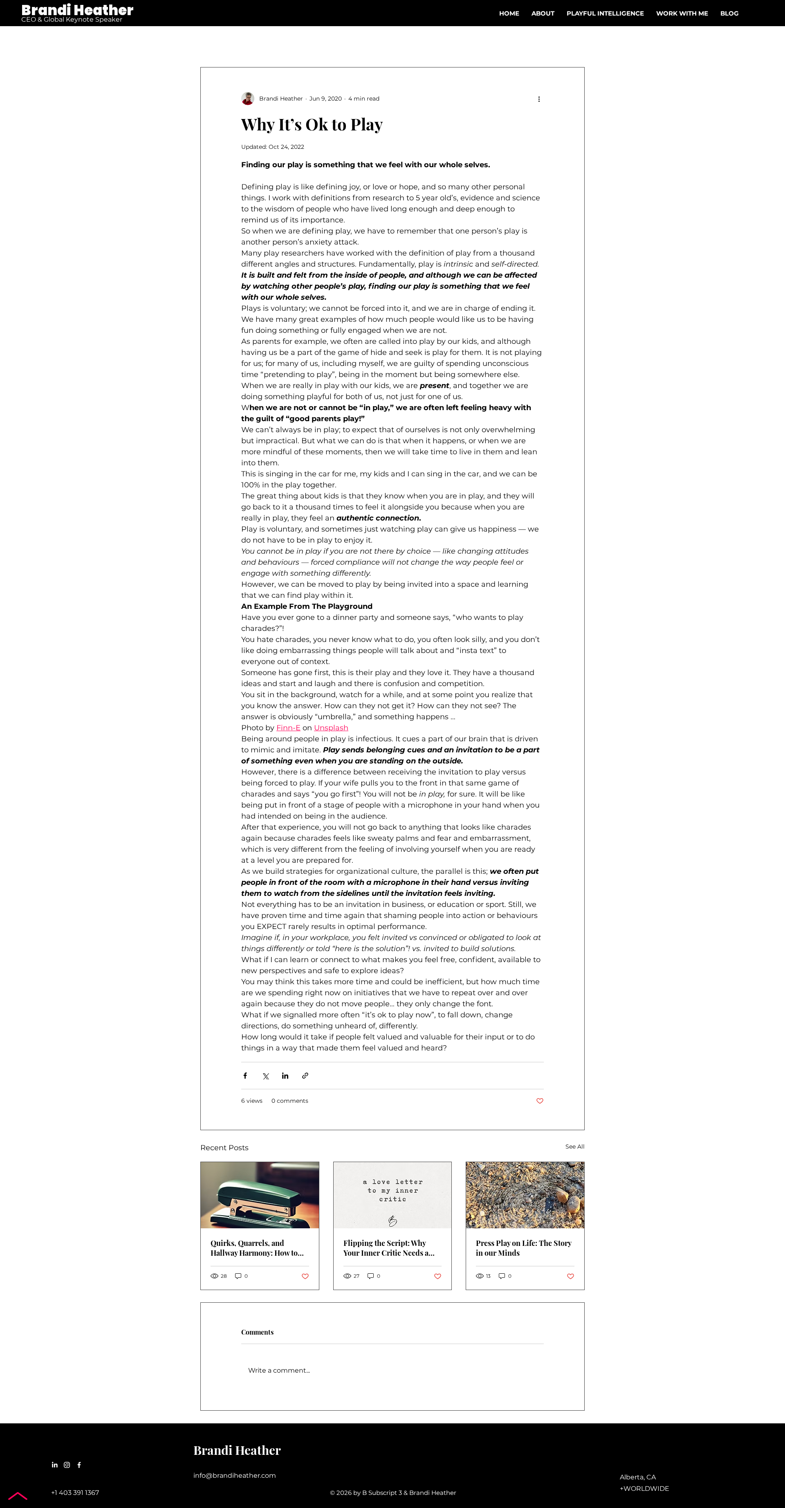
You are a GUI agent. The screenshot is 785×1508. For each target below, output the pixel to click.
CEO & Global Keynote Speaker (71, 19)
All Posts (212, 42)
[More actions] (539, 98)
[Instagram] (67, 1465)
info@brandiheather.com (234, 1475)
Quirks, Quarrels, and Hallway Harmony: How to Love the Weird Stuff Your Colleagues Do (254, 1248)
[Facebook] (79, 1465)
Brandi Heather (77, 10)
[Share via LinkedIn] (285, 1075)
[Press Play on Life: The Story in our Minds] (525, 1195)
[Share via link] (305, 1075)
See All (575, 1146)
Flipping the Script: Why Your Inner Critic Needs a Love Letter (385, 1248)
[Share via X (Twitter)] (265, 1075)
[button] (682, 13)
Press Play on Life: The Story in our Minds (523, 1248)
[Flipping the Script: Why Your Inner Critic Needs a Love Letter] (393, 1195)
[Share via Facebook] (245, 1075)
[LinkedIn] (54, 1465)
